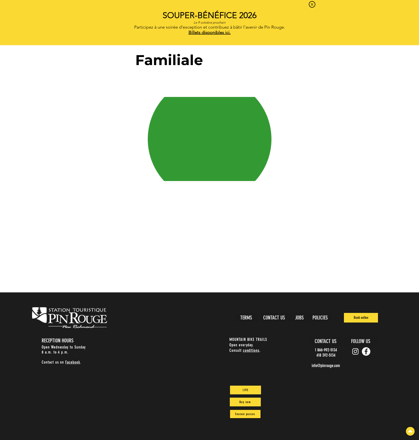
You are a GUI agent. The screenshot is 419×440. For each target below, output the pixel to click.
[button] (312, 4)
